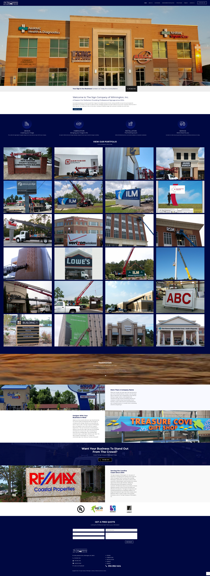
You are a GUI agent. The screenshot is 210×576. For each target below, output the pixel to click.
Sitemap (93, 570)
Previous (2, 46)
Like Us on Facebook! (79, 565)
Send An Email (78, 563)
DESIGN (108, 555)
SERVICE (109, 561)
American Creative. (103, 570)
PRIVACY (109, 563)
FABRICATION (110, 557)
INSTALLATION (110, 559)
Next (207, 46)
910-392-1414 (202, 2)
